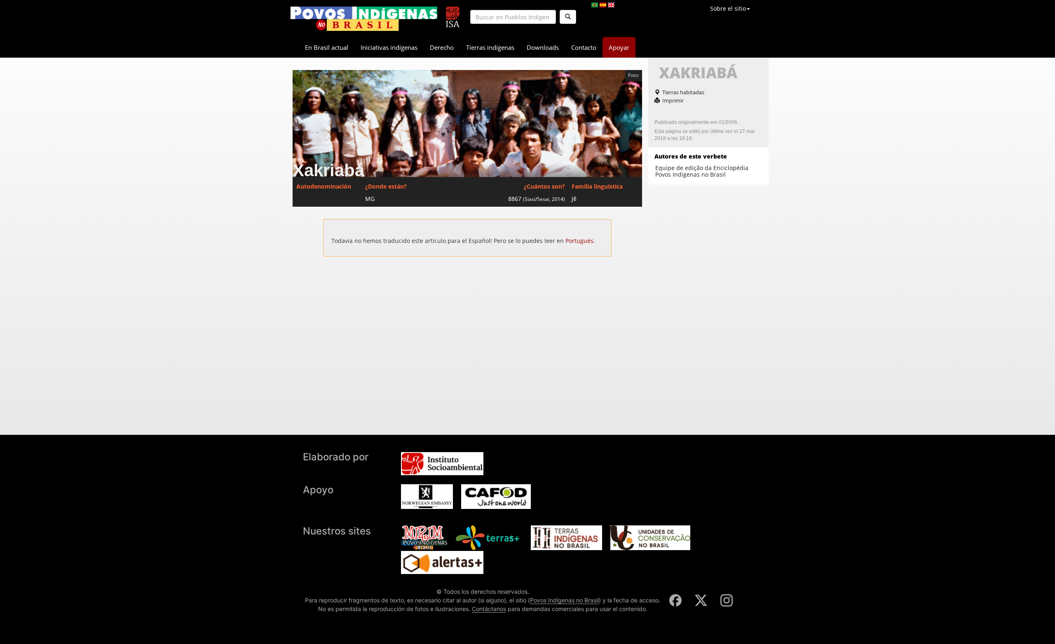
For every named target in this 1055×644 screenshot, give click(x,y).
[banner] (363, 18)
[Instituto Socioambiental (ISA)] (452, 13)
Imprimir (673, 100)
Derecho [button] (442, 47)
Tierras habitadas (683, 92)
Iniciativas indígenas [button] (389, 47)
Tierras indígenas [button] (490, 47)
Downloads (543, 47)
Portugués (579, 241)
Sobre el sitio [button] (728, 8)
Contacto (583, 47)
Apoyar (619, 47)
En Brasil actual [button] (326, 47)
